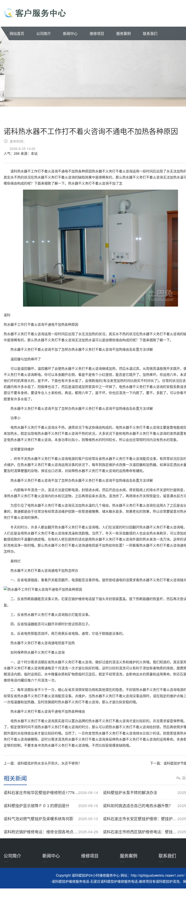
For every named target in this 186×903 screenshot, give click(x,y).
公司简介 (43, 33)
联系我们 (150, 33)
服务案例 (123, 33)
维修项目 (97, 33)
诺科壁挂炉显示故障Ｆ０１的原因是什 (51, 805)
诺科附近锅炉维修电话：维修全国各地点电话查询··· (51, 831)
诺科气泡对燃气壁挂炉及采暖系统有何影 (51, 818)
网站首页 (17, 33)
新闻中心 (70, 33)
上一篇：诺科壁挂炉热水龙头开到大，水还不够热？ (43, 763)
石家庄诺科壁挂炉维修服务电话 (114, 881)
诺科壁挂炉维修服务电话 (70, 881)
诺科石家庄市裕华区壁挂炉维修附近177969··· (51, 792)
